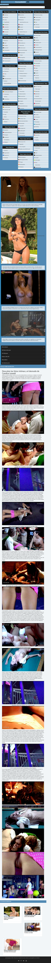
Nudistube (37, 91)
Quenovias (37, 93)
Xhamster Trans (23, 116)
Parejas (36, 137)
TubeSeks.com (22, 17)
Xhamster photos (23, 98)
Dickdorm (22, 166)
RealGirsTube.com (23, 31)
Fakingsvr (6, 142)
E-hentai (37, 75)
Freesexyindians (23, 75)
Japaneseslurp (38, 167)
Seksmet (6, 150)
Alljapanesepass (38, 155)
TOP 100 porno (5, 353)
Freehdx (21, 78)
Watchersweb (38, 106)
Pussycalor (22, 108)
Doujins (36, 70)
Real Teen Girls (38, 86)
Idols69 (36, 157)
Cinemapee (37, 27)
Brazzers (37, 52)
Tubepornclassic (7, 58)
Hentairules (37, 65)
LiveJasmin (6, 27)
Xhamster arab (7, 109)
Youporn (21, 27)
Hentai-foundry (38, 61)
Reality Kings (37, 35)
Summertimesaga (23, 50)
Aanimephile (37, 63)
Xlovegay (6, 34)
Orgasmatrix (6, 152)
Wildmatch (6, 71)
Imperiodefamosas (23, 106)
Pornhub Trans (23, 118)
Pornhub (21, 29)
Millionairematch (7, 78)
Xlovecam (6, 31)
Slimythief (6, 47)
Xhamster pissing (38, 15)
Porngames (22, 59)
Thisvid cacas (38, 17)
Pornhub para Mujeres (8, 91)
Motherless (6, 119)
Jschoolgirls (37, 160)
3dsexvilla (22, 45)
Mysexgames (22, 57)
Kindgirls (21, 101)
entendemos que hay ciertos (27, 436)
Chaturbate (6, 29)
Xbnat (5, 116)
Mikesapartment (38, 49)
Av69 (36, 152)
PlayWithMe (6, 22)
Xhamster (22, 19)
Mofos (36, 37)
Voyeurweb (37, 103)
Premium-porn (38, 42)
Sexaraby (6, 112)
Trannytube (22, 123)
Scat (36, 22)
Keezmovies (22, 34)
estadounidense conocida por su (27, 375)
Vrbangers (6, 134)
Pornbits (37, 114)
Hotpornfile (37, 124)
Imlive (5, 19)
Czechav (37, 45)
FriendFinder (6, 69)
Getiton (5, 81)
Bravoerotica (22, 96)
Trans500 (22, 125)
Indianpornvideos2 (23, 73)
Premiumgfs (37, 54)
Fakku (36, 68)
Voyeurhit (37, 96)
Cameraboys (6, 99)
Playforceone (22, 47)
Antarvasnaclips (23, 80)
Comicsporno (6, 50)
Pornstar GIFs (22, 141)
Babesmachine (23, 93)
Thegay (21, 162)
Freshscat (37, 24)
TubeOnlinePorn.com (24, 22)
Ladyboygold (22, 130)
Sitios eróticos (4, 359)
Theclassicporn (7, 60)
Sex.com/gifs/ (22, 146)
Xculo (21, 89)
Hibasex (5, 121)
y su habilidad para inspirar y (35, 378)
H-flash (21, 55)
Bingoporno (6, 155)
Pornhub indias (23, 68)
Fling (5, 73)
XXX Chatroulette (4, 4)
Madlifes (37, 139)
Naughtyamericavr (8, 132)
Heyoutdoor (37, 165)
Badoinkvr (6, 130)
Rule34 (36, 73)
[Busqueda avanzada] (43, 7)
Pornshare (37, 121)
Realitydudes (22, 164)
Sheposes (22, 103)
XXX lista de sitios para (6, 350)
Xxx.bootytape (38, 112)
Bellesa (5, 96)
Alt (4, 76)
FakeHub (37, 40)
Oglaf (5, 43)
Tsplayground (22, 128)
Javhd (36, 150)
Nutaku (21, 40)
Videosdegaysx (23, 157)
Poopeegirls (37, 19)
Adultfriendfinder (7, 83)
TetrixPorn (22, 15)
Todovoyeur (37, 89)
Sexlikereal (6, 137)
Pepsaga (6, 45)
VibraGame (6, 24)
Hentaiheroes (22, 43)
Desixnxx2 (22, 71)
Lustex (36, 119)
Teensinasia (22, 91)
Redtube (21, 24)
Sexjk (5, 114)
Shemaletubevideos (24, 121)
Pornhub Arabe (7, 107)
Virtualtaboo (6, 139)
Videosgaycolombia (24, 159)
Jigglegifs (21, 144)
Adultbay (37, 126)
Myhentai (37, 77)
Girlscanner (37, 117)
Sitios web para (5, 347)
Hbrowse (6, 40)
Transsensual (22, 135)
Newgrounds (22, 52)
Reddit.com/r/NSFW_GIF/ (25, 149)
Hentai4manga (38, 80)
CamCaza (6, 15)
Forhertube (6, 94)
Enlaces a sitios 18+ (5, 356)
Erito (36, 162)
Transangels (22, 133)
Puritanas (6, 157)
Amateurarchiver (38, 98)
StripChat (6, 17)
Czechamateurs (38, 47)
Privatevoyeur (38, 101)
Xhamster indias (23, 66)
